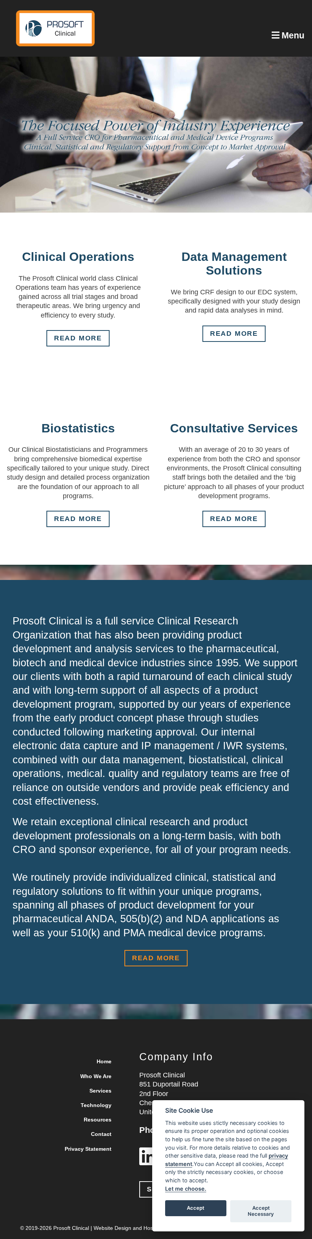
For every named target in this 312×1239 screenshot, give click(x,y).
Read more (78, 519)
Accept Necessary (261, 1211)
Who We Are (95, 1076)
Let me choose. (185, 1188)
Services (100, 1091)
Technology (96, 1105)
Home (104, 1061)
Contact (101, 1134)
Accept (195, 1208)
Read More (78, 338)
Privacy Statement (88, 1149)
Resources (97, 1120)
